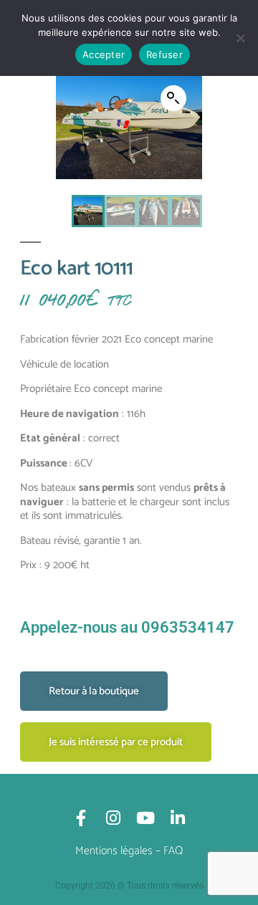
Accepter (103, 54)
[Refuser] (240, 38)
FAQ (173, 851)
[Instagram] (113, 818)
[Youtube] (145, 818)
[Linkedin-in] (177, 818)
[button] (173, 98)
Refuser (164, 54)
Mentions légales (114, 851)
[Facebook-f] (80, 818)
